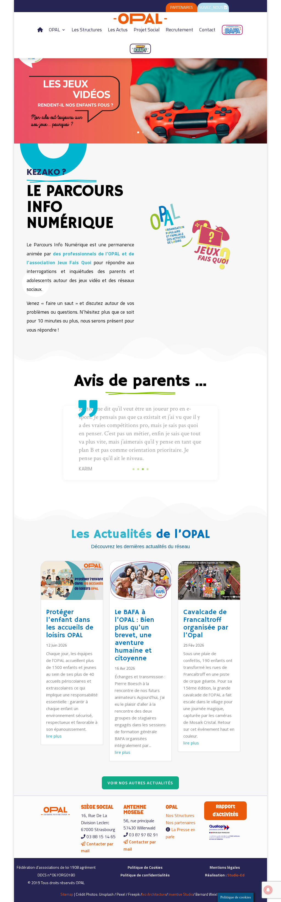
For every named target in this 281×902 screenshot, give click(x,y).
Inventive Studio (180, 894)
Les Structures (87, 29)
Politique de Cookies (145, 867)
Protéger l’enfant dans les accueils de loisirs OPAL (69, 624)
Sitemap (66, 894)
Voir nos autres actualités (140, 782)
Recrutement (179, 29)
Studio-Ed (236, 875)
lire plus (54, 736)
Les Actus (118, 29)
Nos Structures (180, 815)
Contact (207, 29)
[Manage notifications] (268, 890)
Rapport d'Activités (225, 810)
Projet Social (147, 29)
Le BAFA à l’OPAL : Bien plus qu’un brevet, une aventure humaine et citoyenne (134, 635)
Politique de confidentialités (145, 875)
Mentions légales (225, 867)
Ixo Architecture (154, 894)
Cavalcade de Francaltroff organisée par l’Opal (205, 624)
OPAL (54, 29)
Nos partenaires (180, 822)
